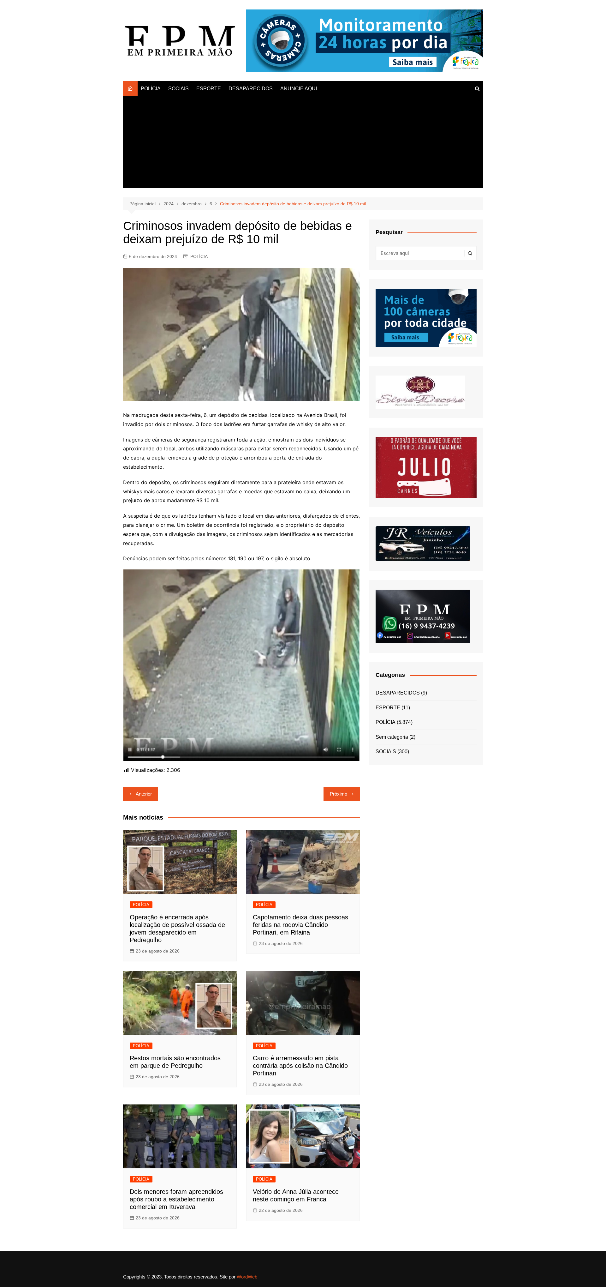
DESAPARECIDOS (251, 88)
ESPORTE (208, 88)
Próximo (338, 794)
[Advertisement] (303, 143)
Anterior (144, 794)
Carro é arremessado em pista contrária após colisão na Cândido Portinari (300, 1066)
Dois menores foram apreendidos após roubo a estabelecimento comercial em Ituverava (176, 1199)
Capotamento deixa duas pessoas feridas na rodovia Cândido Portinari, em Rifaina (300, 925)
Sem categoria (392, 737)
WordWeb (247, 1276)
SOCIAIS (178, 88)
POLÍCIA (151, 88)
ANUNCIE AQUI (298, 88)
